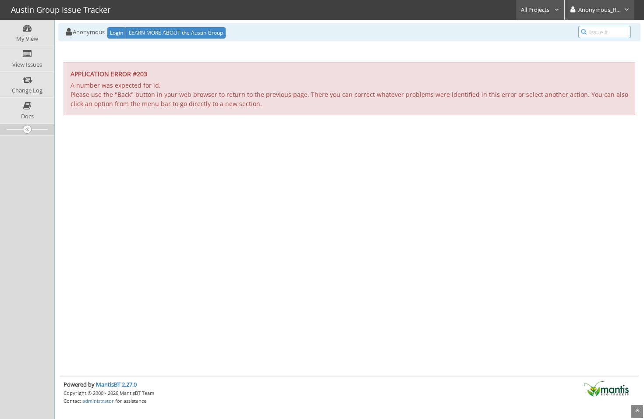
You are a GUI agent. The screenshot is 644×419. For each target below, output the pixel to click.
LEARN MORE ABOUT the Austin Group (176, 32)
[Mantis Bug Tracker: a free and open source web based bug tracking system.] (606, 388)
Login (116, 32)
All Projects (536, 10)
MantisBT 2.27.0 (116, 384)
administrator (98, 401)
